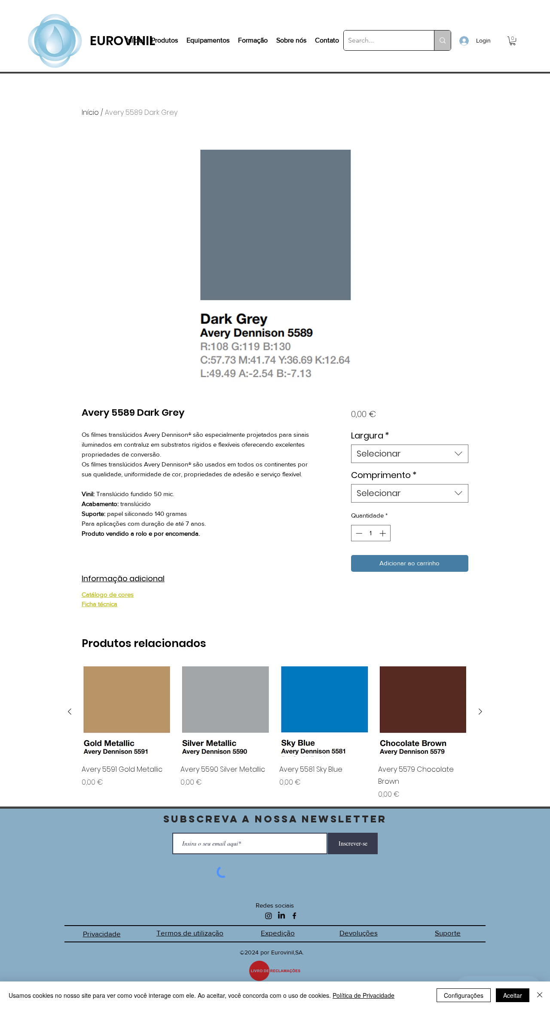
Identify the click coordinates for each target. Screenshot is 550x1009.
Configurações (463, 995)
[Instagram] (268, 915)
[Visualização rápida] (127, 711)
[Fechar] (540, 995)
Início (90, 112)
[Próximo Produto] (480, 711)
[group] (275, 733)
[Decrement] (358, 533)
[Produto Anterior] (69, 711)
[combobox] (409, 454)
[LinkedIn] (281, 915)
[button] (512, 41)
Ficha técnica (99, 603)
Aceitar (512, 995)
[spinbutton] (371, 533)
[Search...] (442, 40)
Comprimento (384, 475)
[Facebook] (294, 915)
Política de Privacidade (363, 995)
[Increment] (383, 533)
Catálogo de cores (108, 594)
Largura (370, 435)
